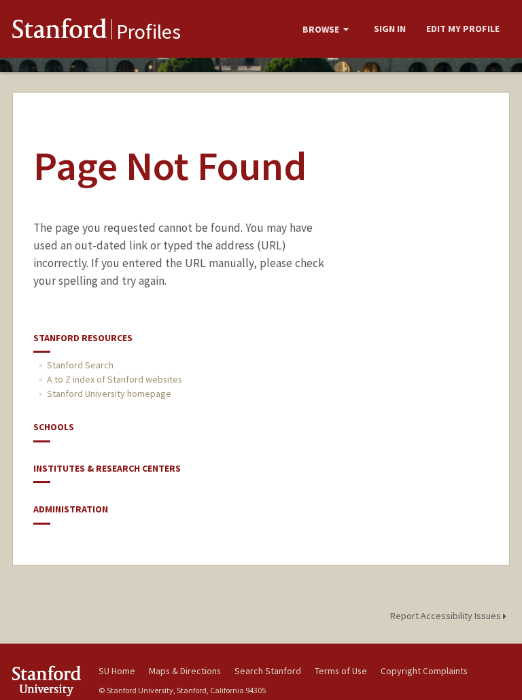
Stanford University (47, 680)
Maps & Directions (185, 671)
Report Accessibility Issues (446, 616)
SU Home (117, 671)
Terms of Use (341, 671)
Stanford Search (80, 365)
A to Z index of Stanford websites (114, 379)
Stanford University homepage (109, 393)
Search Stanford (267, 671)
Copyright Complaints (424, 671)
